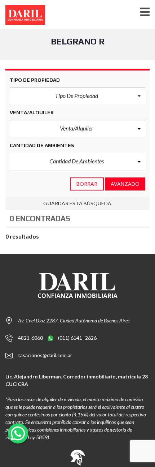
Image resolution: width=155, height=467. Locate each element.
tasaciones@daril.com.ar (45, 355)
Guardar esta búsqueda (77, 203)
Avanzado (125, 184)
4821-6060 (31, 338)
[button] (77, 96)
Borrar (87, 184)
